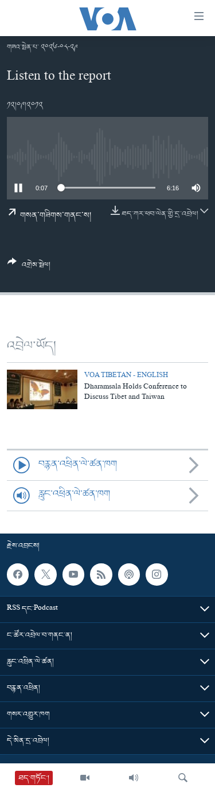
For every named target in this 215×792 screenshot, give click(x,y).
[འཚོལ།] (183, 777)
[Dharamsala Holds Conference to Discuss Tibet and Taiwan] (42, 389)
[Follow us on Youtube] (73, 574)
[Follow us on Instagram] (156, 574)
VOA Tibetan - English (126, 376)
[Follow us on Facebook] (18, 574)
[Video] (85, 777)
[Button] (28, 268)
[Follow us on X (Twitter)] (45, 574)
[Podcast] (129, 574)
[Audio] (133, 777)
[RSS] (101, 574)
